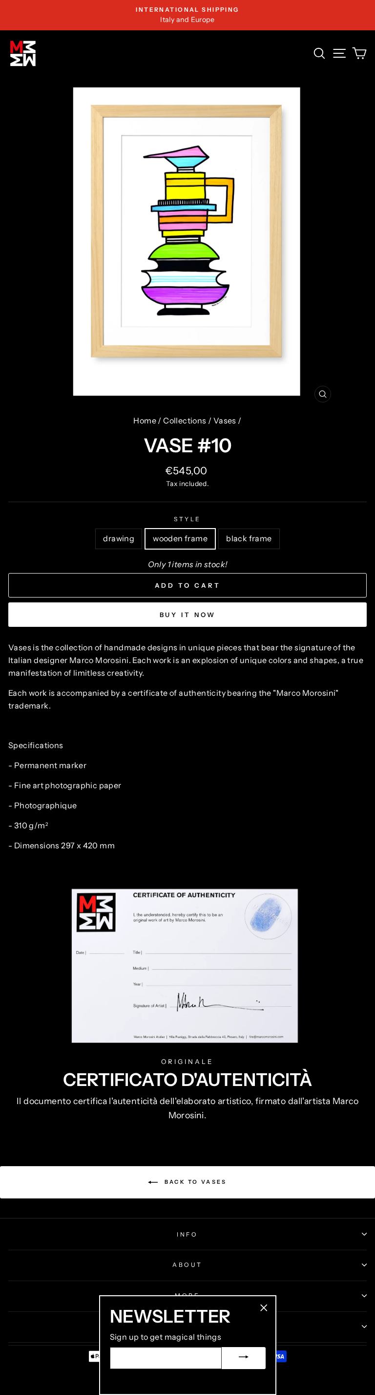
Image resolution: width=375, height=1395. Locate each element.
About (187, 1264)
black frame (248, 538)
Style (187, 519)
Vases (224, 420)
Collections (184, 420)
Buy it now (188, 615)
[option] (187, 15)
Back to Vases (194, 1181)
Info (187, 1234)
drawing (118, 538)
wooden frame (180, 538)
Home (144, 420)
